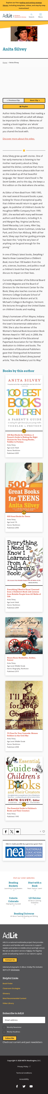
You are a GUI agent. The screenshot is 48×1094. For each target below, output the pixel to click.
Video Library (8, 1003)
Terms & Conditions (24, 1073)
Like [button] (44, 831)
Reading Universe (21, 915)
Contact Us (10, 960)
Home (5, 62)
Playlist (25, 106)
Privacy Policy (24, 1066)
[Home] (14, 15)
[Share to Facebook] (6, 832)
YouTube (31, 1086)
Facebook (17, 1086)
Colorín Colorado (12, 902)
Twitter (24, 1086)
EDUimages (15, 970)
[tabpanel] (24, 84)
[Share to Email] (17, 832)
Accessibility (24, 1079)
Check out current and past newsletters (22, 1042)
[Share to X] (12, 832)
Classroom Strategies (11, 988)
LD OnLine (33, 901)
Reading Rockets (13, 886)
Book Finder (8, 983)
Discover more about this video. (19, 138)
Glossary (6, 993)
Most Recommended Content (14, 998)
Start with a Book (33, 886)
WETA (29, 951)
